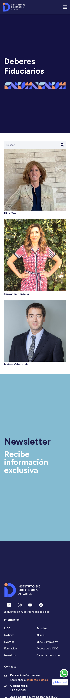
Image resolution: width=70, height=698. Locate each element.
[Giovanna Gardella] (35, 221)
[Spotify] (41, 605)
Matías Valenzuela (16, 364)
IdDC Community (47, 642)
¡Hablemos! (60, 682)
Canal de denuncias (48, 655)
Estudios (41, 628)
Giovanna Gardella (16, 294)
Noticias (9, 635)
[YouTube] (30, 605)
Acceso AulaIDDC (47, 648)
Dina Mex (10, 213)
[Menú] (65, 7)
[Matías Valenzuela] (35, 301)
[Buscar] (62, 145)
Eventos (9, 642)
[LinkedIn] (9, 605)
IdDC (7, 628)
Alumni (40, 635)
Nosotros (10, 655)
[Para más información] (7, 676)
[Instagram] (20, 605)
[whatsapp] (64, 673)
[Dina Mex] (35, 150)
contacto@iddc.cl (37, 680)
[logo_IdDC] (14, 7)
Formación (10, 648)
